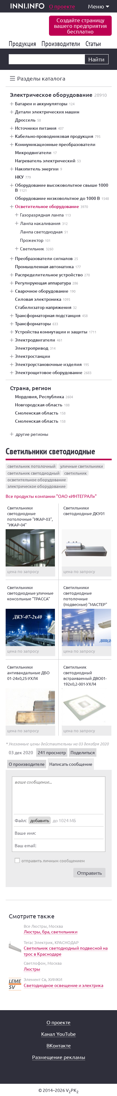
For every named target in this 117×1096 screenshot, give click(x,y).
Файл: (21, 820)
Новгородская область (42, 404)
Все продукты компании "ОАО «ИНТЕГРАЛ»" (51, 496)
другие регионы (32, 433)
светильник (75, 473)
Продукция (23, 43)
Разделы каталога (41, 78)
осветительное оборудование (36, 479)
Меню (96, 6)
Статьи (94, 43)
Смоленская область (40, 412)
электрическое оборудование (36, 486)
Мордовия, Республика (44, 396)
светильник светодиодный (33, 473)
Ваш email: (25, 845)
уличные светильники (81, 466)
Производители (61, 43)
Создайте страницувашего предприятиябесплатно (80, 25)
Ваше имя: (25, 833)
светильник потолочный (31, 466)
